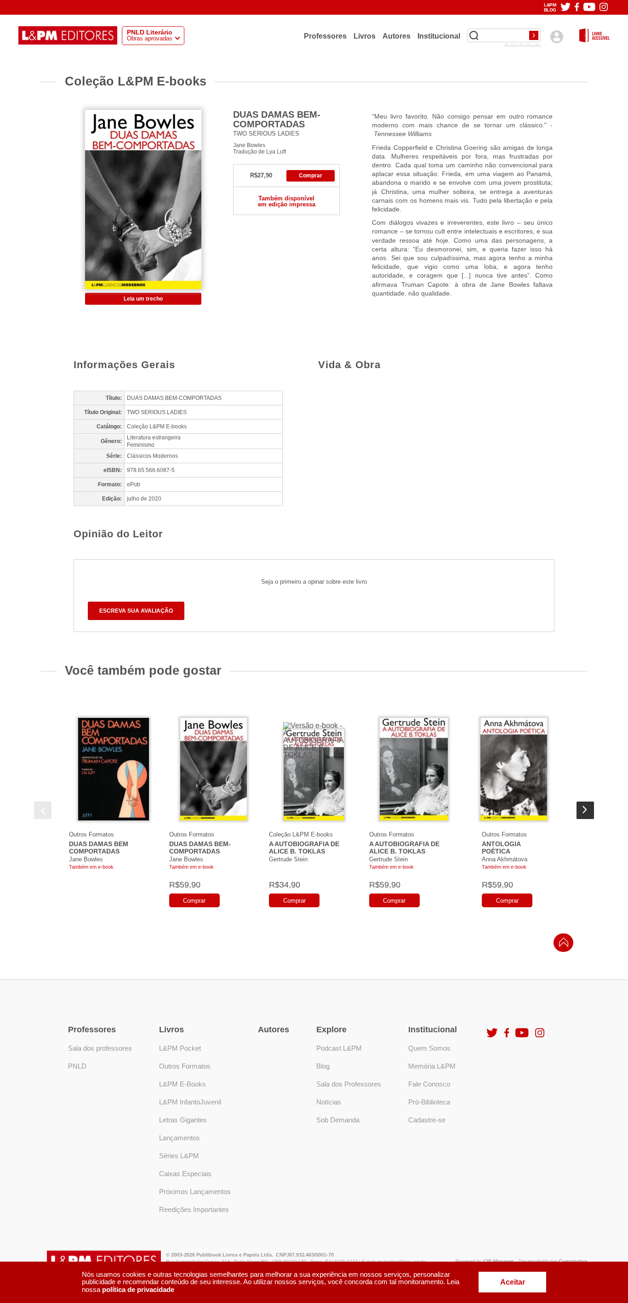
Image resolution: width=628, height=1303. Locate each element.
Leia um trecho (143, 299)
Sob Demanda (338, 1120)
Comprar (310, 175)
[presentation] (43, 810)
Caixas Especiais (185, 1174)
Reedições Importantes (194, 1209)
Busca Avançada (523, 45)
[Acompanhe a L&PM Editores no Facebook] (577, 7)
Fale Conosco (429, 1084)
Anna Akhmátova (504, 859)
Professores (325, 36)
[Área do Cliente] (556, 36)
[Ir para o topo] (561, 945)
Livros (365, 36)
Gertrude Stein (288, 859)
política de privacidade (138, 1289)
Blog (323, 1066)
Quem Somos (429, 1048)
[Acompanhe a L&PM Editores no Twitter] (565, 7)
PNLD (77, 1066)
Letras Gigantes (183, 1120)
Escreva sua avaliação (136, 611)
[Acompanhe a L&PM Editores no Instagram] (604, 7)
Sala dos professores (100, 1048)
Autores (397, 36)
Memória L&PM (432, 1066)
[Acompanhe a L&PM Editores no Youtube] (589, 7)
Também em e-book (91, 867)
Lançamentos (179, 1138)
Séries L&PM (179, 1156)
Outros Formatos (91, 834)
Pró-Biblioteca (429, 1102)
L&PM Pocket (180, 1048)
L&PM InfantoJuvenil (190, 1102)
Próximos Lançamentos (195, 1191)
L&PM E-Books (182, 1084)
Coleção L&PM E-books (301, 834)
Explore (331, 1029)
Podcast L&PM (339, 1048)
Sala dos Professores (348, 1084)
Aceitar (512, 1282)
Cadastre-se (426, 1120)
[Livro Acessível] (594, 36)
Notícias (328, 1102)
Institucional (438, 36)
